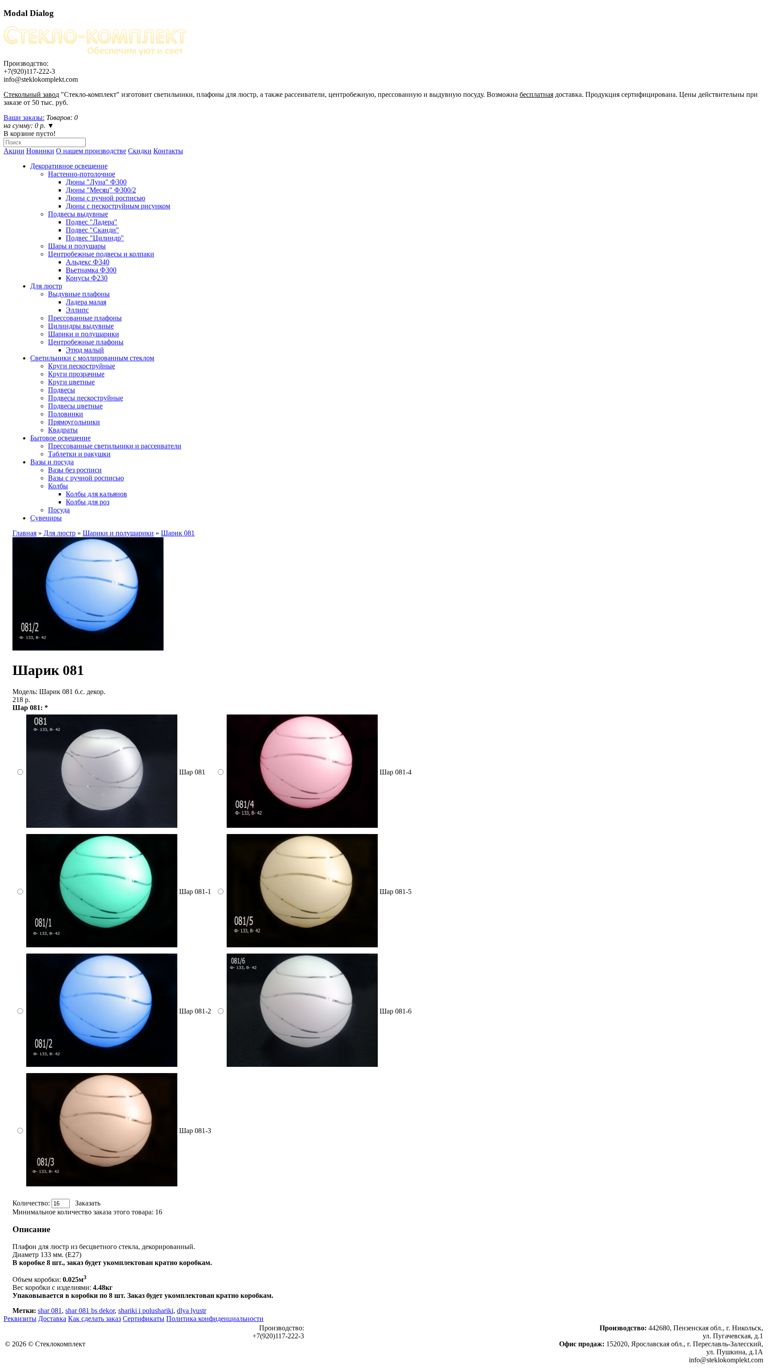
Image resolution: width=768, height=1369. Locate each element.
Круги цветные (71, 382)
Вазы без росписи (75, 470)
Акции (14, 151)
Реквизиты (20, 1318)
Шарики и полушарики (83, 334)
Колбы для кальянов (96, 494)
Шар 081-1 (195, 891)
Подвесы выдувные (78, 214)
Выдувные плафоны (79, 294)
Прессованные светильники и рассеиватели (114, 446)
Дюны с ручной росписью (105, 198)
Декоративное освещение (69, 166)
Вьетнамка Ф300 (91, 270)
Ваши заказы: (24, 117)
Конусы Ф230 (87, 278)
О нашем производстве (91, 151)
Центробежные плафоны (86, 342)
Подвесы (61, 390)
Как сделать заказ (94, 1318)
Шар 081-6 (396, 1011)
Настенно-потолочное (81, 174)
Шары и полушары (77, 246)
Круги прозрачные (76, 374)
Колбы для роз (87, 502)
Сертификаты (143, 1318)
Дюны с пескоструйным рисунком (118, 206)
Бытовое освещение (60, 438)
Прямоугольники (74, 422)
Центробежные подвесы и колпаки (101, 254)
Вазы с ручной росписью (86, 478)
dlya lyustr (191, 1310)
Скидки (140, 151)
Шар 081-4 (396, 772)
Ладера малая (86, 302)
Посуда (59, 510)
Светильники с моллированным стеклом (92, 358)
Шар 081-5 (396, 891)
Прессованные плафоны (85, 318)
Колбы (58, 486)
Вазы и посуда (52, 462)
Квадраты (63, 430)
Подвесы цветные (75, 406)
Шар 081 (192, 772)
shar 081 (50, 1310)
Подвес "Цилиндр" (95, 238)
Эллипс (77, 310)
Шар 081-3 (195, 1130)
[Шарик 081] (88, 648)
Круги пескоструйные (81, 366)
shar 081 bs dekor (90, 1310)
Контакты (168, 151)
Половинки (65, 414)
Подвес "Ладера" (91, 222)
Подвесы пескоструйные (85, 398)
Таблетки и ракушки (79, 454)
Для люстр (46, 286)
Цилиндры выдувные (81, 326)
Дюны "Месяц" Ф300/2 (101, 190)
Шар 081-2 (195, 1011)
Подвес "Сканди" (92, 230)
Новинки (40, 151)
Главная (24, 533)
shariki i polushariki (145, 1310)
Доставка (52, 1318)
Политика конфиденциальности (215, 1318)
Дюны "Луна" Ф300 (96, 182)
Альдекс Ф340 (87, 262)
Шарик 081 (178, 533)
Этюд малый (85, 350)
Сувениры (46, 518)
